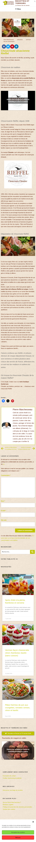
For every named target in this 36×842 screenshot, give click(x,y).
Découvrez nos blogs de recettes (13, 790)
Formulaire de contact (9, 776)
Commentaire (6, 475)
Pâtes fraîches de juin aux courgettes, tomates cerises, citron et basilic (17, 707)
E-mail (3, 510)
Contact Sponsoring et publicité (12, 778)
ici (3, 464)
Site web (3, 520)
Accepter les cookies (18, 832)
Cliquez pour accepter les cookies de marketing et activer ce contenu (18, 100)
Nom (3, 501)
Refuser (18, 837)
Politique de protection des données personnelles (17, 807)
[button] (33, 822)
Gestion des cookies (9, 809)
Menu (19, 9)
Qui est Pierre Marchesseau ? (12, 802)
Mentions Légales (8, 804)
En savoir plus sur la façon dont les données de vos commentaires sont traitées (17, 538)
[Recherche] (32, 552)
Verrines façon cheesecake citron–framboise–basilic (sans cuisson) (17, 653)
